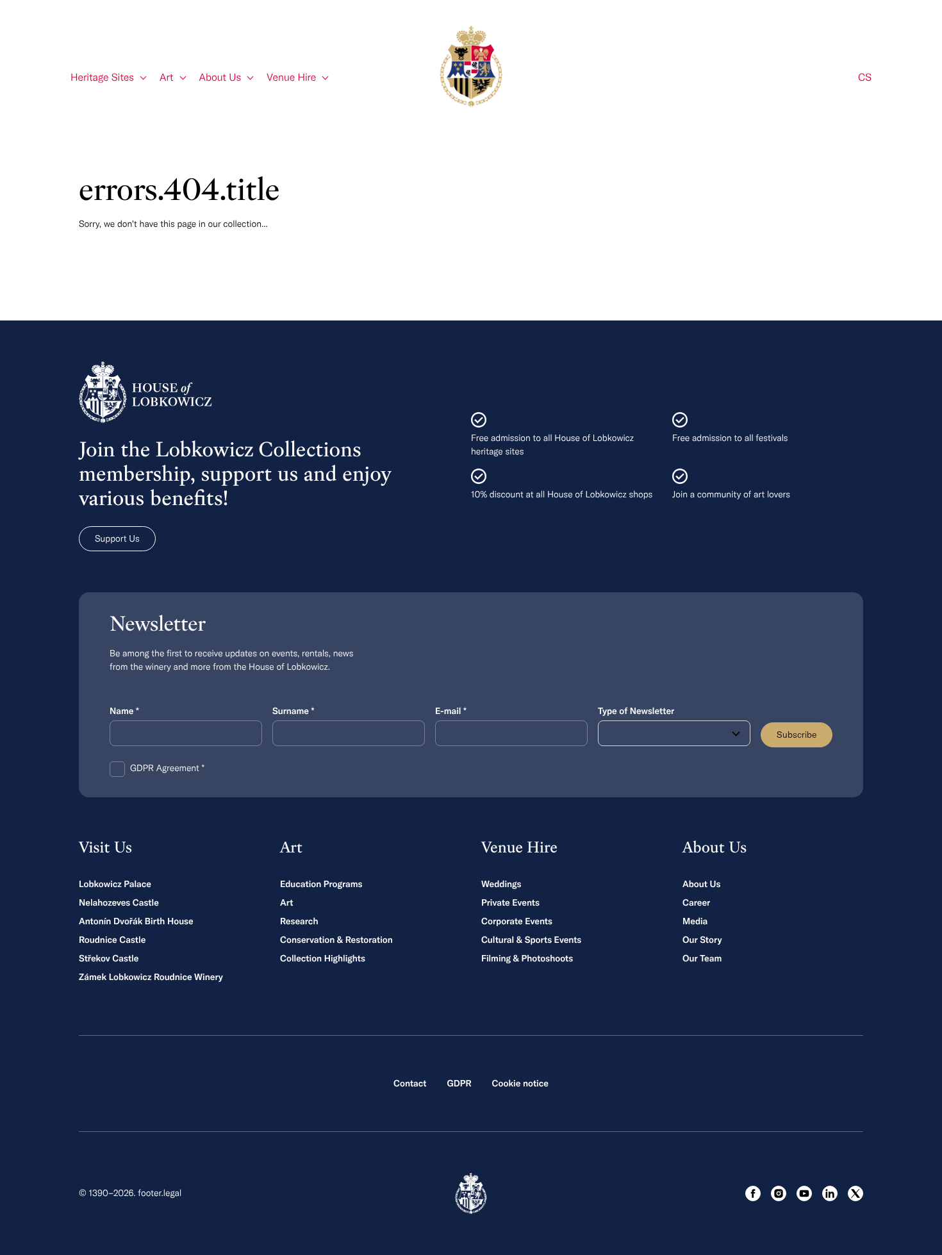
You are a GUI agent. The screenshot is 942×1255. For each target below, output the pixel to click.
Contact (409, 1083)
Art (286, 902)
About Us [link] (220, 77)
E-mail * (451, 711)
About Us (701, 884)
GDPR (459, 1083)
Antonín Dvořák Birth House (136, 921)
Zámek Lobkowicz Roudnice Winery (151, 977)
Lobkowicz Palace (115, 884)
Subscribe (796, 734)
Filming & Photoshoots (527, 958)
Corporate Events (516, 921)
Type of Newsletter (636, 711)
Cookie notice (520, 1083)
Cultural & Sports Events (531, 939)
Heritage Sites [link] (102, 77)
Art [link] (167, 77)
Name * (124, 711)
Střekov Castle (108, 958)
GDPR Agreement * (167, 768)
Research (299, 921)
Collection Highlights (322, 958)
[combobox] (674, 733)
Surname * (293, 711)
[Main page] (471, 66)
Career (696, 902)
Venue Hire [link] (291, 77)
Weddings (501, 884)
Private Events (510, 902)
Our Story (702, 939)
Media (694, 921)
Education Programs (321, 884)
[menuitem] (108, 77)
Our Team (702, 958)
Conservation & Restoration (336, 939)
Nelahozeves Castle (119, 902)
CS (865, 77)
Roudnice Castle (112, 939)
